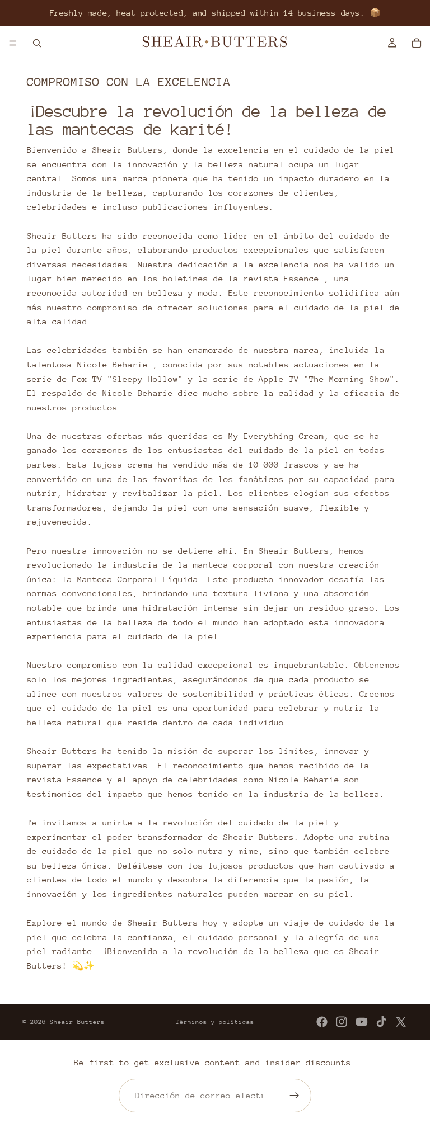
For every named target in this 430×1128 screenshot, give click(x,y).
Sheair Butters (77, 1022)
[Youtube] (361, 1021)
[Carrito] (416, 43)
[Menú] (13, 43)
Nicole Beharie (112, 364)
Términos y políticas (215, 1022)
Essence (301, 278)
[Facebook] (322, 1021)
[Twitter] (401, 1021)
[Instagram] (341, 1021)
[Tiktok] (381, 1021)
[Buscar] (37, 43)
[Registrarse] (294, 1095)
